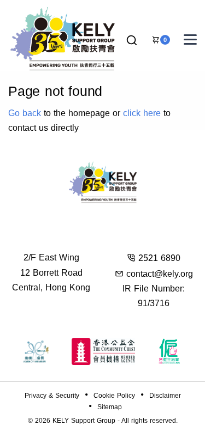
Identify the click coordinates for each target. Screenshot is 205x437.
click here (142, 113)
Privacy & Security (52, 395)
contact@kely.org (159, 273)
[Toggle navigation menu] (190, 39)
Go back (24, 113)
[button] (132, 40)
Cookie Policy (114, 395)
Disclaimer (165, 395)
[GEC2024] (170, 351)
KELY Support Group (83, 420)
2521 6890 (159, 258)
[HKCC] (103, 351)
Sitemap (109, 407)
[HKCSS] (36, 351)
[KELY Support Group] (63, 37)
